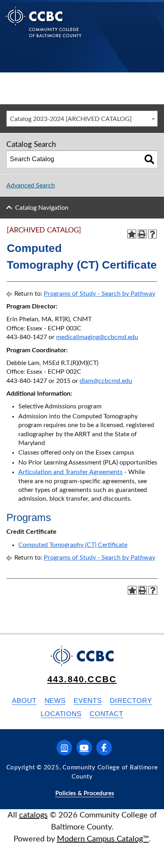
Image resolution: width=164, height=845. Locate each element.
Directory (131, 700)
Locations (61, 714)
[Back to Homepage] (43, 28)
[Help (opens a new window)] (152, 234)
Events (88, 700)
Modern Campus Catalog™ (103, 839)
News (55, 700)
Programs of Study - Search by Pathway (99, 294)
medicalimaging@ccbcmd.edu (97, 337)
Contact (106, 714)
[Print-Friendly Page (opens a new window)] (142, 234)
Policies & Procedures (84, 793)
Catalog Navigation (41, 208)
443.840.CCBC (82, 679)
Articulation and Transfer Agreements (70, 472)
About (24, 700)
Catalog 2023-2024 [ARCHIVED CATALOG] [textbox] (71, 119)
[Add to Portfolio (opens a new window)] (131, 234)
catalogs (33, 815)
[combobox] (82, 119)
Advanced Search (30, 185)
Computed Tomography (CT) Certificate (72, 545)
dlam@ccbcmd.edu (106, 381)
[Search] (149, 159)
